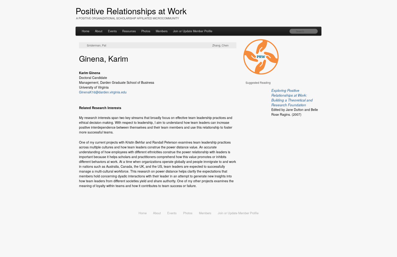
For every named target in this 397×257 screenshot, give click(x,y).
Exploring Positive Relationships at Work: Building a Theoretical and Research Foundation (292, 97)
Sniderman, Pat (96, 45)
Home (85, 31)
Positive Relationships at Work (131, 10)
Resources (129, 31)
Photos (145, 31)
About (98, 31)
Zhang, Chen (220, 45)
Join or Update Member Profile (192, 31)
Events (112, 31)
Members (161, 31)
